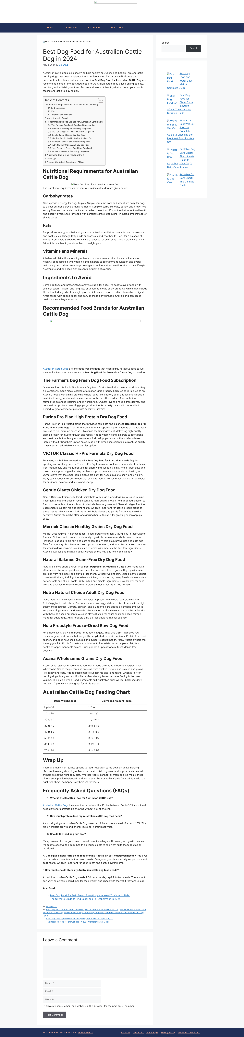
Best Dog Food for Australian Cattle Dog (65, 909)
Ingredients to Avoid (57, 118)
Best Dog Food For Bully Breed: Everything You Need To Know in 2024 (90, 895)
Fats (53, 111)
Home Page (152, 1032)
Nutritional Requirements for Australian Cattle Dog (72, 104)
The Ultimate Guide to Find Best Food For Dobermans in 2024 (85, 898)
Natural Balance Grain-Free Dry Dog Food (71, 141)
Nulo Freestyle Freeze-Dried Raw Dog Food (72, 148)
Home (50, 27)
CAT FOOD (94, 27)
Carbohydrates (58, 108)
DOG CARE (117, 27)
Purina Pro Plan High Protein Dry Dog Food (71, 128)
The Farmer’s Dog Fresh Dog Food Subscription (73, 125)
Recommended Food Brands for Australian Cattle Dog (75, 121)
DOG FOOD (71, 27)
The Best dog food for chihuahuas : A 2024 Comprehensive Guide (77, 922)
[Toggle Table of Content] (99, 100)
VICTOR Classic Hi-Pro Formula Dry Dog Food (73, 132)
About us (125, 1032)
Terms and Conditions (189, 1032)
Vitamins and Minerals (62, 114)
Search (165, 42)
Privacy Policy (168, 1032)
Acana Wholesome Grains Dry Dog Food (70, 151)
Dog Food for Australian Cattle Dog (101, 909)
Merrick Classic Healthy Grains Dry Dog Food (72, 138)
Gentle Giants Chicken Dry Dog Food (69, 135)
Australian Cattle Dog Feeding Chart (65, 155)
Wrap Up (51, 158)
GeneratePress (85, 1032)
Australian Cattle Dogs (55, 368)
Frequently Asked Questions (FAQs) (65, 162)
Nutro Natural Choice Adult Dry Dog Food (71, 145)
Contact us (138, 1032)
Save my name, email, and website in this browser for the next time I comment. (91, 1006)
